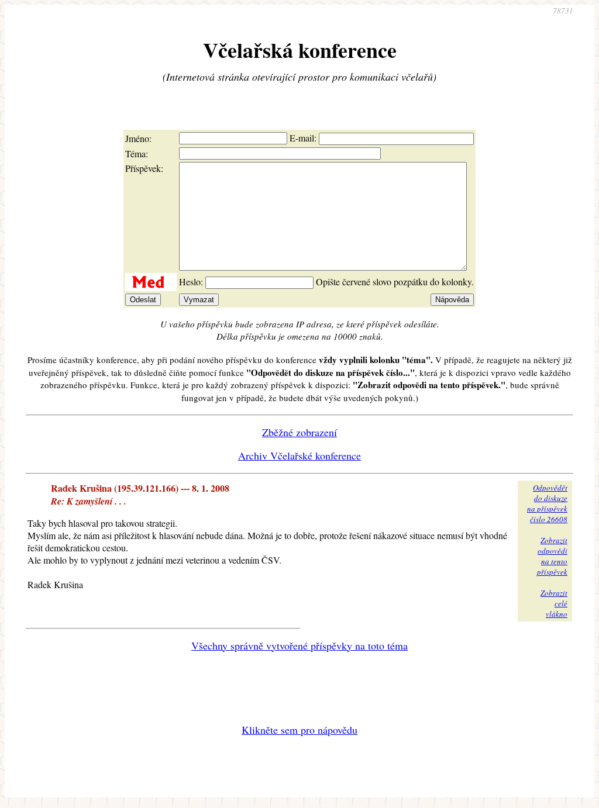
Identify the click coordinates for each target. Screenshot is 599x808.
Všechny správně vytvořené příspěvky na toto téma (299, 645)
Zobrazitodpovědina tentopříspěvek (552, 556)
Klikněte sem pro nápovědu (299, 730)
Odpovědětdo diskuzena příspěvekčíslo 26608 (547, 503)
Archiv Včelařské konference (299, 455)
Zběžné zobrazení (299, 432)
